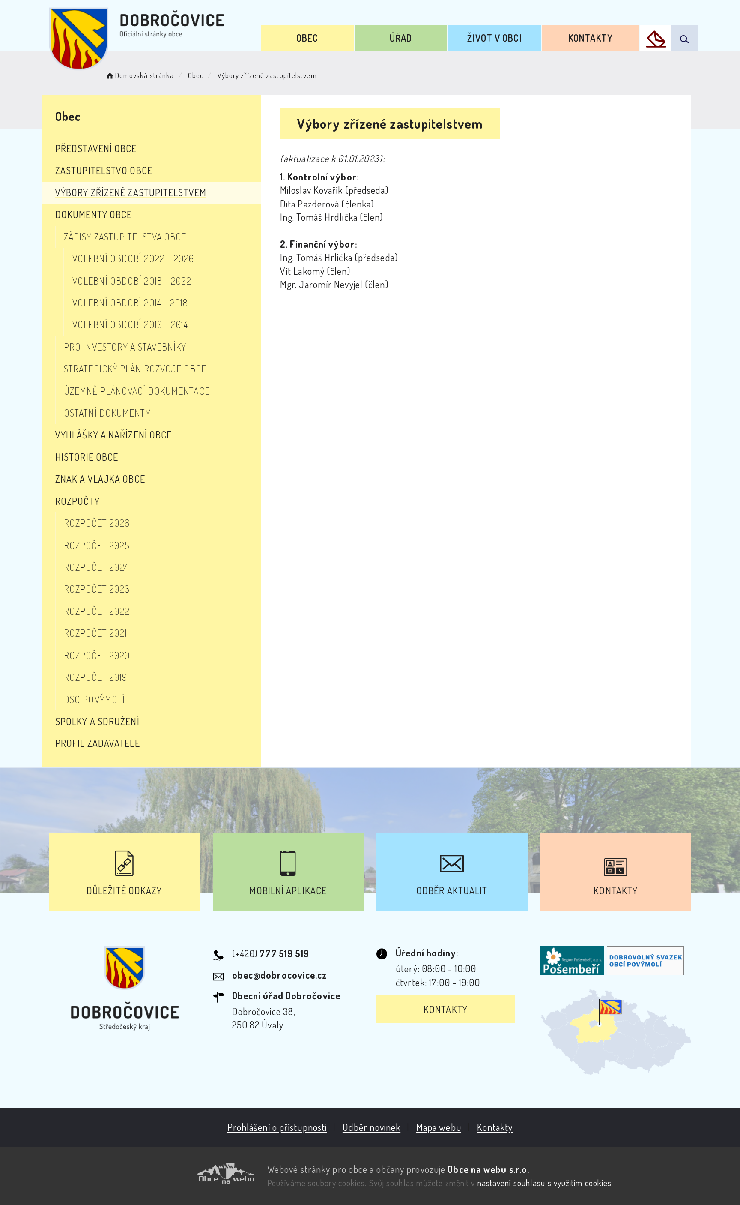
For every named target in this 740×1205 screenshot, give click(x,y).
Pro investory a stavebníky (125, 347)
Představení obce (96, 148)
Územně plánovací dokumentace (137, 391)
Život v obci (494, 38)
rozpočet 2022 (97, 611)
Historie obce (86, 457)
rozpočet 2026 (97, 523)
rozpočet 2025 (97, 545)
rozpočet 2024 (96, 567)
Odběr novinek (371, 1127)
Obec (307, 38)
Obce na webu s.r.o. (488, 1169)
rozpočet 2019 (95, 677)
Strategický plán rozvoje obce (135, 369)
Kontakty (590, 38)
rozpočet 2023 (97, 589)
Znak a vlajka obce (100, 479)
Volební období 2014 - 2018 (130, 303)
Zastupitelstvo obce (103, 170)
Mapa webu (438, 1127)
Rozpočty (77, 501)
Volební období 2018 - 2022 (132, 281)
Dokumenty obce (93, 214)
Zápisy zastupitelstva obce (125, 237)
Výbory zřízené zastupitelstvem (130, 192)
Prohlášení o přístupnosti (277, 1127)
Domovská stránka (144, 75)
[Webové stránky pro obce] (151, 1173)
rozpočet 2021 (95, 633)
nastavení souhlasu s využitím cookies (544, 1182)
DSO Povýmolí (94, 699)
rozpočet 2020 (97, 655)
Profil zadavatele (97, 743)
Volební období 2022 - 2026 (133, 258)
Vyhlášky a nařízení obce (113, 435)
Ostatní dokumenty (107, 413)
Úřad (401, 38)
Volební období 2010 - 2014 (130, 324)
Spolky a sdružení (97, 721)
